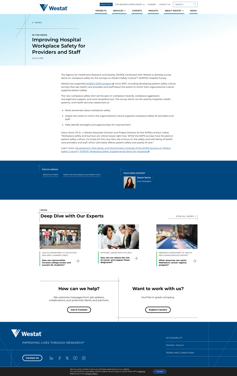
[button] (130, 4)
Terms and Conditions (180, 353)
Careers (152, 4)
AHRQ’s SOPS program (99, 83)
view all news (185, 216)
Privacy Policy (175, 345)
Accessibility (174, 338)
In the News (39, 35)
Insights (153, 11)
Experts (137, 11)
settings (141, 371)
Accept (160, 371)
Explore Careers (158, 309)
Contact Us (164, 4)
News (193, 11)
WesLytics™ (106, 4)
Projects (101, 11)
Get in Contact (79, 309)
